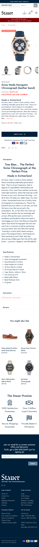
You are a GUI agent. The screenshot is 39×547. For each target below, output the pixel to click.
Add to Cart (18, 134)
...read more (9, 118)
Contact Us (5, 496)
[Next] (35, 46)
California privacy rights (9, 523)
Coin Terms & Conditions (10, 516)
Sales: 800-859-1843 (28, 516)
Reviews (6, 307)
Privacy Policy (6, 520)
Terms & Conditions (8, 518)
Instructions (7, 293)
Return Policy (6, 513)
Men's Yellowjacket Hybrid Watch (8, 380)
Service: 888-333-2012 (28, 518)
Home (3, 25)
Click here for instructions (11, 297)
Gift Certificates (26, 505)
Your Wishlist (25, 498)
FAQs (3, 498)
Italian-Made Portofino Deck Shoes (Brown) (9, 349)
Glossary (4, 503)
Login (23, 494)
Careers (4, 505)
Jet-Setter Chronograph (25, 380)
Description (7, 159)
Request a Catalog (27, 501)
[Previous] (3, 46)
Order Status (25, 496)
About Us (5, 494)
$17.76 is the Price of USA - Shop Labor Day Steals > (19, 19)
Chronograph (11, 25)
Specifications (8, 252)
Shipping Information (8, 501)
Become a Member (27, 503)
